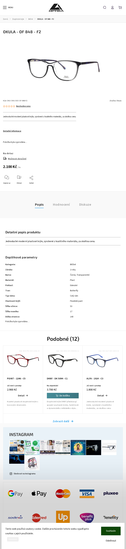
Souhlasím (111, 531)
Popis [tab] (39, 204)
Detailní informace (12, 131)
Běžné (73, 264)
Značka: (115, 100)
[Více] (4, 7)
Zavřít (113, 187)
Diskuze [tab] (85, 204)
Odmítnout (111, 540)
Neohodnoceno (23, 106)
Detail (21, 395)
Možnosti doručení (17, 158)
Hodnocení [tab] (61, 204)
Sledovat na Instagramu (24, 473)
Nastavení (13, 539)
